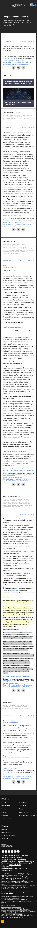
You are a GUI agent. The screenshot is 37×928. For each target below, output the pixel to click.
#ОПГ (16, 768)
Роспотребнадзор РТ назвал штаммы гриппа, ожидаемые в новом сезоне (18, 82)
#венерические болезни (10, 470)
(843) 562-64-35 (21, 869)
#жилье (13, 54)
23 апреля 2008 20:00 (27, 261)
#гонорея (30, 470)
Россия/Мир (5, 805)
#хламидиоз (7, 469)
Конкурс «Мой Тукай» (27, 815)
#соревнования (16, 676)
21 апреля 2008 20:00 (27, 716)
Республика (23, 802)
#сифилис (22, 470)
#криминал (17, 215)
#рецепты (6, 676)
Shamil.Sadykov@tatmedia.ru (11, 857)
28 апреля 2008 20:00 (27, 41)
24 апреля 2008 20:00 (27, 127)
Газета (3, 812)
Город (3, 802)
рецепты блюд (14, 590)
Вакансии (4, 815)
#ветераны (6, 54)
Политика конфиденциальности (11, 907)
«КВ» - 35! (5, 839)
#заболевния (16, 469)
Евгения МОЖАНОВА (10, 722)
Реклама (4, 829)
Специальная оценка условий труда (12, 908)
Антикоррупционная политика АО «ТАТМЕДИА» (15, 910)
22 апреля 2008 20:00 (27, 514)
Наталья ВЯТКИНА (9, 267)
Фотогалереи (24, 812)
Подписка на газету (8, 835)
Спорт (21, 809)
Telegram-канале (9, 58)
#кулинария (26, 676)
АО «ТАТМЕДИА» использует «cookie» (13, 899)
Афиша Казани (6, 819)
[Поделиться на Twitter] (14, 68)
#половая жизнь (27, 469)
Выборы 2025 (6, 832)
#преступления (8, 215)
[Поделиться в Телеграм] (23, 68)
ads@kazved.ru (6, 870)
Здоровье (22, 805)
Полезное (7, 41)
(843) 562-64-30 (15, 865)
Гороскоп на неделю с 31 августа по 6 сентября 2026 (18, 103)
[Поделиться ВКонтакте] (18, 68)
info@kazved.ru (6, 867)
